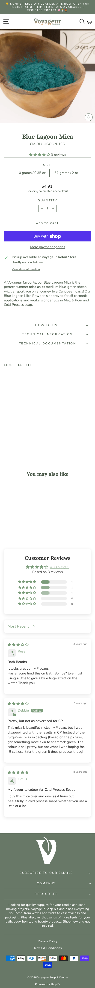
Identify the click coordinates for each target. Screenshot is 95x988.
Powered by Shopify (47, 984)
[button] (40, 154)
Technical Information (47, 334)
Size (47, 165)
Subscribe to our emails (46, 873)
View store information (26, 269)
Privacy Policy (47, 941)
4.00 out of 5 (59, 567)
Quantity (47, 201)
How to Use (47, 325)
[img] (18, 644)
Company (46, 883)
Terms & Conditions (47, 948)
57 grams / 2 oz (66, 173)
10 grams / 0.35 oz (31, 173)
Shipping (32, 191)
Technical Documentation (47, 343)
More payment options (47, 247)
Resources (46, 894)
